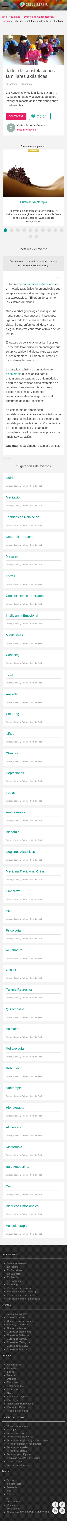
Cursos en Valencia (18, 1335)
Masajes (11, 1429)
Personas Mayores (17, 1396)
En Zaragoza (14, 1280)
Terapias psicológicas (19, 1454)
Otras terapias (15, 1461)
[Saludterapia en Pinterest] (62, 1511)
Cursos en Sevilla (17, 1338)
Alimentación (14, 1364)
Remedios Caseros (18, 1407)
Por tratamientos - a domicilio (23, 1298)
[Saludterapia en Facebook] (55, 1504)
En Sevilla (12, 1277)
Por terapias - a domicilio (21, 1295)
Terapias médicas (17, 1450)
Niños (10, 1393)
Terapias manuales (17, 1447)
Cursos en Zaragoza (18, 1342)
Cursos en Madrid (17, 1328)
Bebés (10, 1371)
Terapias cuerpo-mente (20, 1436)
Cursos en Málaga (17, 1345)
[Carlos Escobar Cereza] (11, 128)
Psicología (13, 1400)
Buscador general (17, 1263)
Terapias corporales (18, 1433)
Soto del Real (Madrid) (35, 265)
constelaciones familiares (39, 284)
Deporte (11, 1378)
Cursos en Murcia (17, 1349)
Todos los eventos (17, 1313)
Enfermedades (15, 1385)
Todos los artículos (17, 1410)
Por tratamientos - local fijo (22, 1291)
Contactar (16, 116)
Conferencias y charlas (20, 1321)
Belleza (11, 1375)
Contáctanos (14, 1512)
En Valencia (13, 1273)
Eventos (15, 16)
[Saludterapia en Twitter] (62, 1504)
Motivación (13, 1389)
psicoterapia (13, 373)
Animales (12, 1368)
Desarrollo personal (18, 1426)
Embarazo (13, 1382)
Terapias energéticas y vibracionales (27, 1440)
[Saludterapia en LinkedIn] (55, 1511)
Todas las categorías (18, 1465)
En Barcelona (14, 1270)
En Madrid (13, 1266)
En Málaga (13, 1284)
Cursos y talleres (16, 1317)
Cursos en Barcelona (19, 1331)
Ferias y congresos (18, 1324)
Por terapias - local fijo (19, 1288)
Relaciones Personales (20, 1403)
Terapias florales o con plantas (24, 1443)
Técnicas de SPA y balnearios (23, 1457)
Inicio (5, 16)
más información (27, 129)
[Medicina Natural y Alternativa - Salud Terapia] (34, 5)
